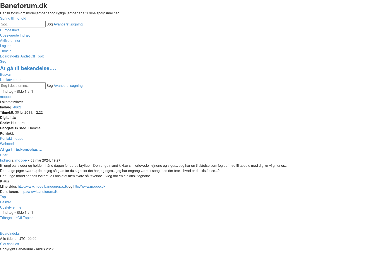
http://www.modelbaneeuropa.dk (43, 186)
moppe (5, 96)
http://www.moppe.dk (89, 186)
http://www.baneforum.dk (39, 191)
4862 (17, 107)
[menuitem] (15, 35)
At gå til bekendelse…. (28, 68)
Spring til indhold (13, 18)
